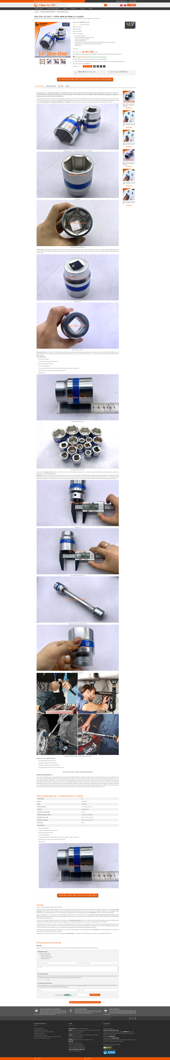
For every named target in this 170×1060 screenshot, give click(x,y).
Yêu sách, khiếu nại (45, 955)
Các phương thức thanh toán (41, 1030)
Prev (37, 62)
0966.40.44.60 (79, 1044)
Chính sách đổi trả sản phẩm (40, 1035)
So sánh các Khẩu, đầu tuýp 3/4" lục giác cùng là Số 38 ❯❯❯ (85, 79)
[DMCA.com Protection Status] (107, 1048)
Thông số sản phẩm (51, 86)
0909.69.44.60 (81, 1047)
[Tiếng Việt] (121, 5)
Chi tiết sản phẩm (39, 86)
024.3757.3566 (77, 1033)
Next (69, 62)
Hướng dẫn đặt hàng (39, 1028)
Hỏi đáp (67, 86)
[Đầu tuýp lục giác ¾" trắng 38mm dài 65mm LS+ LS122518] (49, 63)
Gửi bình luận (95, 994)
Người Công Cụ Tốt (108, 1046)
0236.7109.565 (88, 1039)
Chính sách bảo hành (39, 1033)
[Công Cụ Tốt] (45, 6)
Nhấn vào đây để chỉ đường (81, 1028)
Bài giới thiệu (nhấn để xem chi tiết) (111, 1044)
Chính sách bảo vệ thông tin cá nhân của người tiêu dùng (47, 1036)
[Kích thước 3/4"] (56, 63)
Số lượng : (75, 66)
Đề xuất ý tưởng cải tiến (46, 957)
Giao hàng (60, 86)
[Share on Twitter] (104, 66)
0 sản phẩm (132, 5)
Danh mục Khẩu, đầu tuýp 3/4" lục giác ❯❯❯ (78, 895)
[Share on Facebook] (101, 66)
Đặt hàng (88, 66)
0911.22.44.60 (81, 1046)
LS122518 (83, 804)
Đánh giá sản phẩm (45, 953)
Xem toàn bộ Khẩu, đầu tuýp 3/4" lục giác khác (86, 1002)
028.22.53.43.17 (78, 1038)
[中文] (125, 5)
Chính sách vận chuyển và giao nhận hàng (44, 1031)
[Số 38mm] (63, 63)
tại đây (103, 786)
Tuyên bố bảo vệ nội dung (109, 1049)
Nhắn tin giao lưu (45, 958)
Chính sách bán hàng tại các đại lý (42, 1038)
